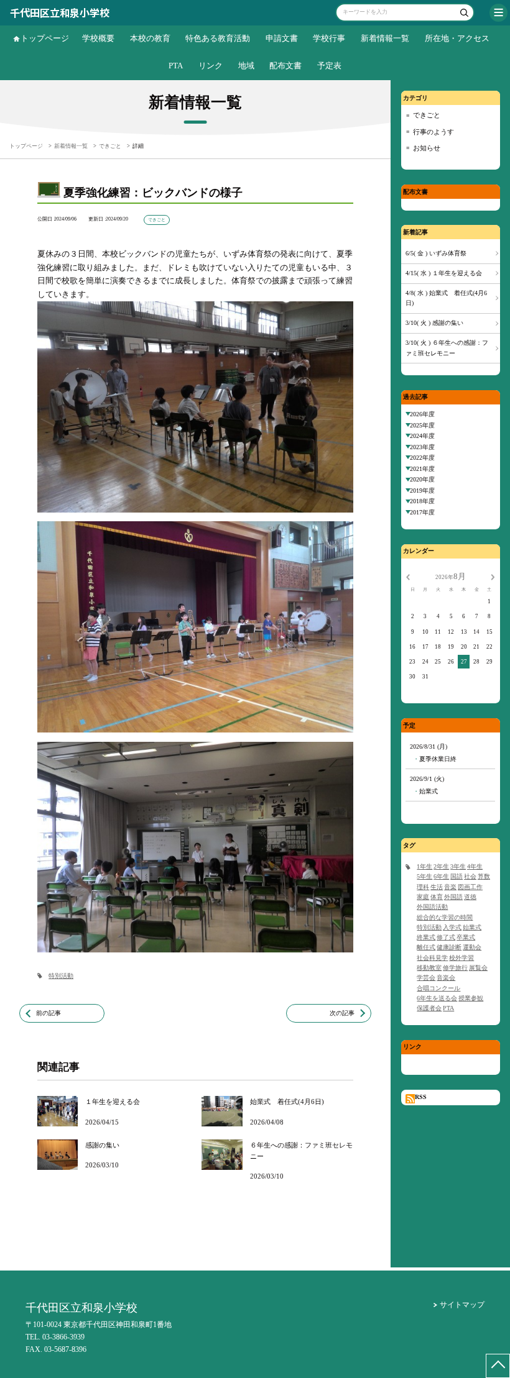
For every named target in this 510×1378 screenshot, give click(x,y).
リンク (210, 66)
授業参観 (470, 998)
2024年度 (422, 435)
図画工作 (470, 886)
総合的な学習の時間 (445, 917)
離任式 (426, 947)
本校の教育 (150, 38)
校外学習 (461, 957)
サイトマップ (462, 1304)
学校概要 (98, 38)
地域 (246, 66)
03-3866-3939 (63, 1337)
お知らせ (426, 148)
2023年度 (422, 447)
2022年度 (422, 457)
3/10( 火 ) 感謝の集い (434, 322)
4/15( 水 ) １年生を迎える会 (444, 273)
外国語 (453, 896)
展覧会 (478, 967)
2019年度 (422, 490)
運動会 (472, 947)
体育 (436, 896)
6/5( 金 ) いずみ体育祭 (436, 253)
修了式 (446, 937)
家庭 (423, 896)
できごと (426, 115)
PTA (176, 66)
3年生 (458, 866)
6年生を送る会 (437, 998)
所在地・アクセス (457, 38)
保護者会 (429, 1008)
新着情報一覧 (385, 38)
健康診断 (449, 947)
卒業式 (466, 937)
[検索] (463, 14)
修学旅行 (455, 967)
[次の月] (492, 576)
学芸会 (426, 977)
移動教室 (429, 967)
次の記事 (342, 1013)
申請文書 (282, 38)
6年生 (441, 876)
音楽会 (446, 977)
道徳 (470, 896)
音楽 (450, 886)
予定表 (329, 66)
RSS (421, 1096)
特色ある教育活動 (217, 38)
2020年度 (422, 479)
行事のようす (433, 131)
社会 (470, 876)
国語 (456, 876)
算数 (484, 876)
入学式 (452, 927)
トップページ (45, 38)
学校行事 (329, 38)
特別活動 (61, 975)
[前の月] (408, 576)
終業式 (426, 937)
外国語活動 (432, 906)
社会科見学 (432, 957)
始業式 (472, 927)
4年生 (475, 866)
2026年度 (422, 414)
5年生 (424, 876)
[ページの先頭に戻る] (497, 1365)
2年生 (441, 866)
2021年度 (422, 468)
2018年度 (422, 501)
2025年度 (422, 425)
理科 (423, 886)
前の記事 (48, 1013)
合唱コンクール (438, 988)
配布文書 (285, 66)
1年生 (424, 866)
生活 (436, 886)
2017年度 (422, 512)
